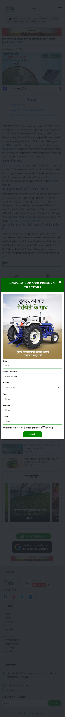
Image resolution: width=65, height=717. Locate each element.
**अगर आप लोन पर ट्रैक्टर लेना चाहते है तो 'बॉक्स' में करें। (28, 428)
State (5, 394)
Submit (32, 434)
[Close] (60, 282)
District (6, 405)
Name (5, 361)
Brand (6, 382)
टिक (47, 428)
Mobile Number (10, 372)
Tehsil (6, 417)
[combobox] (32, 399)
